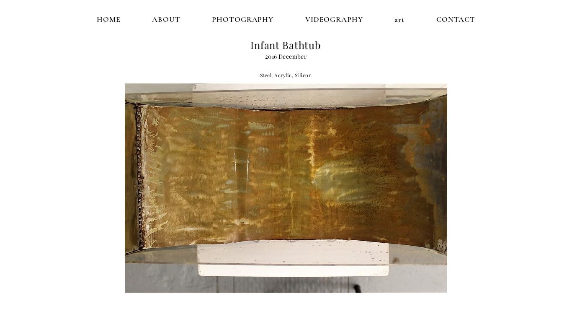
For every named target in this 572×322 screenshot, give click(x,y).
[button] (286, 188)
